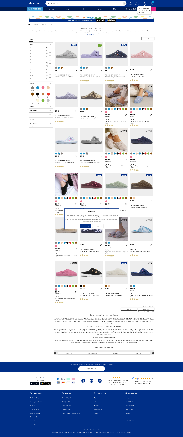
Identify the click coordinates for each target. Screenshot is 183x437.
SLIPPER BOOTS (92, 353)
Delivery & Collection (36, 402)
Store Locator (98, 409)
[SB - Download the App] (91, 20)
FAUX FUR (138, 353)
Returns (32, 405)
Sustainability (130, 405)
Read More (90, 35)
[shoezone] (35, 3)
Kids (95, 402)
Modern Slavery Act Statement (71, 413)
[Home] (29, 24)
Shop (95, 398)
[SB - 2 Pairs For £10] (91, 16)
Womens (36, 25)
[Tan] (43, 94)
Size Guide (33, 424)
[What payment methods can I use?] (66, 381)
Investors (128, 398)
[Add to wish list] (75, 70)
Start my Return (35, 413)
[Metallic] (48, 100)
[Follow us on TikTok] (100, 381)
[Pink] (106, 112)
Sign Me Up (91, 369)
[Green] (43, 100)
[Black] (38, 94)
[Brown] (32, 94)
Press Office (129, 402)
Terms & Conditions (68, 398)
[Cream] (38, 100)
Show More (146, 309)
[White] (32, 100)
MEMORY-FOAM (69, 353)
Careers (128, 417)
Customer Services (35, 417)
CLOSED (115, 353)
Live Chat (32, 421)
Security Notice (66, 405)
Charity (128, 413)
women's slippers (74, 340)
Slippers (44, 25)
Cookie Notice (66, 409)
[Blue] (38, 88)
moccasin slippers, (134, 321)
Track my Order (34, 398)
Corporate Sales (130, 421)
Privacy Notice (66, 402)
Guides (96, 413)
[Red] (48, 94)
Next (153, 353)
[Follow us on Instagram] (91, 381)
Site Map (96, 405)
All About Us (129, 409)
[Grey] (32, 88)
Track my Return (35, 409)
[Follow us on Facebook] (83, 381)
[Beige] (48, 88)
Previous (55, 353)
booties (123, 321)
